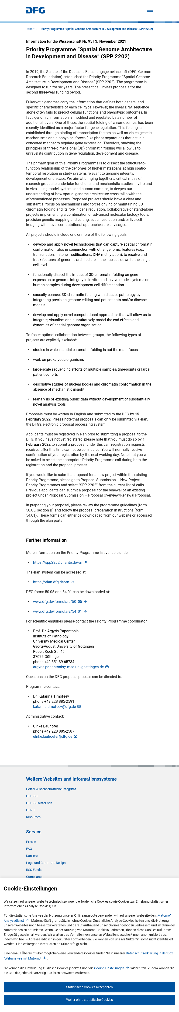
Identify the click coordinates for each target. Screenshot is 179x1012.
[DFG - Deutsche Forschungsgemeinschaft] (35, 12)
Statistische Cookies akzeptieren (89, 987)
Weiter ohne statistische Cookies (89, 1000)
